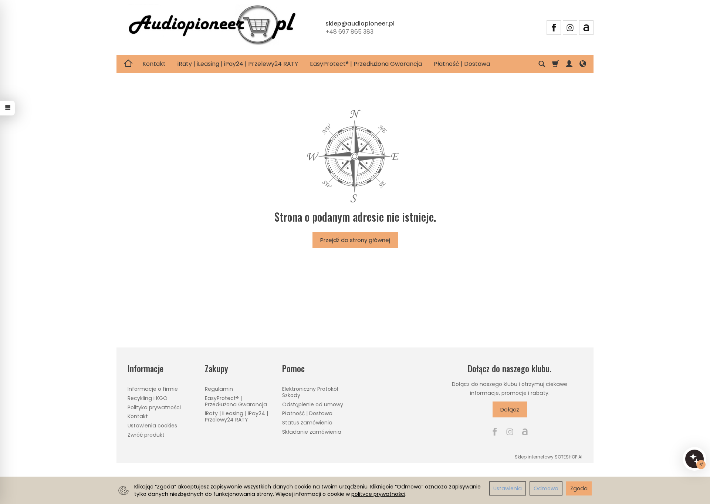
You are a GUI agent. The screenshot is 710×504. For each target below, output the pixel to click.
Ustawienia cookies (152, 425)
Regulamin (219, 389)
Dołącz (509, 409)
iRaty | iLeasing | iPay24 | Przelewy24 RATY (238, 64)
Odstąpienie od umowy (312, 404)
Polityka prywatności (154, 407)
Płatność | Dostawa (462, 64)
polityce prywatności (378, 494)
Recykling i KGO (148, 398)
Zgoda (579, 488)
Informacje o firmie (153, 389)
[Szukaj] (542, 64)
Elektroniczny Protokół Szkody (310, 392)
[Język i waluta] (583, 64)
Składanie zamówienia (311, 432)
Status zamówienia (307, 422)
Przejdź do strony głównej (355, 240)
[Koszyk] (555, 64)
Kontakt (154, 64)
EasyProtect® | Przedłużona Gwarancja (366, 64)
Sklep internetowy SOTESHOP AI (548, 457)
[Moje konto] (569, 64)
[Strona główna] (211, 26)
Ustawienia (507, 488)
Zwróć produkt (146, 435)
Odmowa (546, 488)
